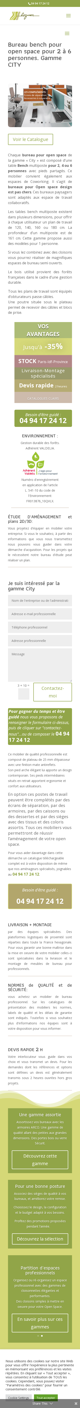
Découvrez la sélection (40, 1239)
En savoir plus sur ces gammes (40, 1323)
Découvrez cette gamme (40, 1159)
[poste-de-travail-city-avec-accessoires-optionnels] (40, 126)
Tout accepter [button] (46, 1398)
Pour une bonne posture (40, 1186)
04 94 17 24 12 (40, 3)
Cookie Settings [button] (18, 1398)
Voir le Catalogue (30, 139)
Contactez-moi (53, 692)
